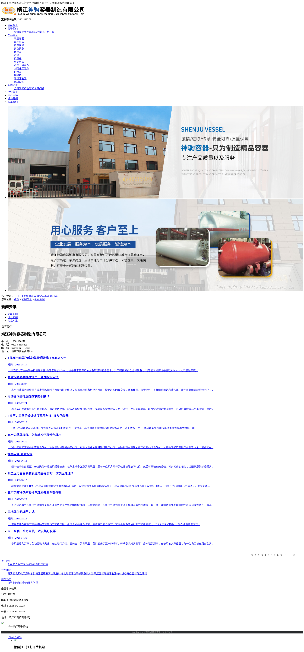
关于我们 (13, 28)
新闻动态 (13, 85)
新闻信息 (27, 299)
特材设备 (19, 81)
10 (285, 555)
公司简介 (19, 32)
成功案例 (39, 32)
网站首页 (13, 25)
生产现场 (29, 32)
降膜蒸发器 (20, 78)
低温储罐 (19, 45)
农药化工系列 (21, 68)
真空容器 (19, 42)
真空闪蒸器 (43, 296)
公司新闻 (19, 88)
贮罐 (16, 55)
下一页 (292, 555)
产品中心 (6, 570)
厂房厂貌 (49, 32)
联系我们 (13, 101)
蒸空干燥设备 (21, 65)
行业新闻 (29, 88)
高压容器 (19, 38)
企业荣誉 (13, 91)
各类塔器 (19, 62)
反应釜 (18, 58)
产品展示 (13, 35)
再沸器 (18, 71)
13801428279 (15, 637)
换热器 (18, 52)
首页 (16, 299)
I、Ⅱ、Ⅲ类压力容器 (25, 296)
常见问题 (39, 88)
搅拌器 (18, 75)
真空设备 (19, 48)
